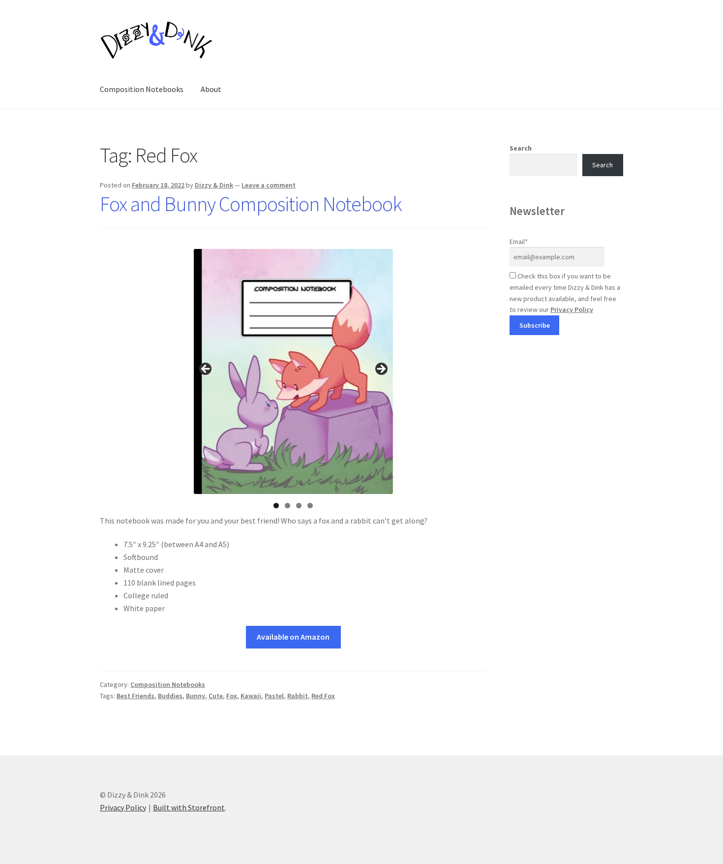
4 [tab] (310, 505)
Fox (231, 695)
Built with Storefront (189, 807)
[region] (293, 372)
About (211, 89)
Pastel (274, 695)
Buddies (170, 695)
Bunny (195, 695)
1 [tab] (276, 505)
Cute (216, 695)
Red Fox (323, 695)
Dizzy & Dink (214, 185)
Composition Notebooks (141, 89)
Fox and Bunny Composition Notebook (251, 203)
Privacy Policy (571, 309)
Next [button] (380, 369)
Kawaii (251, 695)
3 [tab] (298, 505)
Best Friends (135, 695)
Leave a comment (268, 185)
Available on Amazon (293, 637)
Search (521, 148)
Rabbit (297, 695)
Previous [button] (206, 369)
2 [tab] (287, 505)
